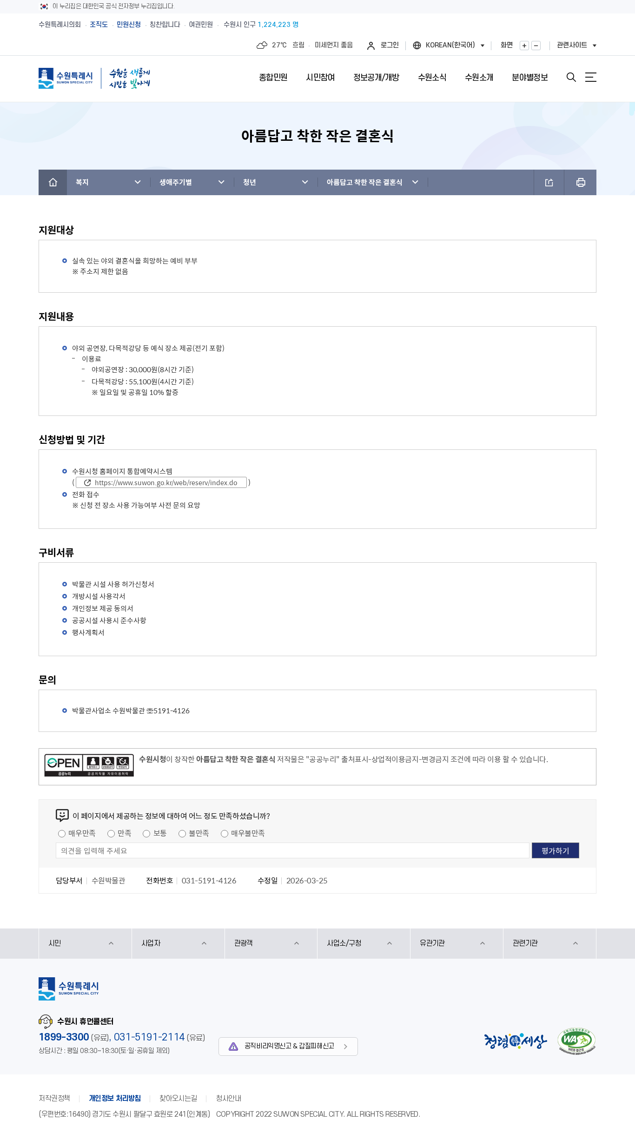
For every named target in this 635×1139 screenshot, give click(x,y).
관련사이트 (572, 45)
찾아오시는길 (178, 1098)
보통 (160, 832)
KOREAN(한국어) (450, 45)
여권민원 (201, 25)
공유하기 (549, 182)
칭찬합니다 (165, 25)
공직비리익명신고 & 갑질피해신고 (289, 1046)
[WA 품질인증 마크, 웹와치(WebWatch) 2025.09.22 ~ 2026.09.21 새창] (576, 1041)
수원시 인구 (261, 25)
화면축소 (536, 45)
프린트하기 (580, 182)
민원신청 (129, 25)
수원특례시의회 (60, 25)
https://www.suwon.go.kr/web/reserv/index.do (166, 482)
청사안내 (228, 1098)
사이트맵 (590, 77)
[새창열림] (89, 766)
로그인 (390, 45)
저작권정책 (54, 1098)
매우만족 (81, 832)
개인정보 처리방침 (115, 1098)
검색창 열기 (571, 77)
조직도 (99, 25)
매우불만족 (248, 832)
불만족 (199, 832)
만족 (124, 832)
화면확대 (524, 45)
